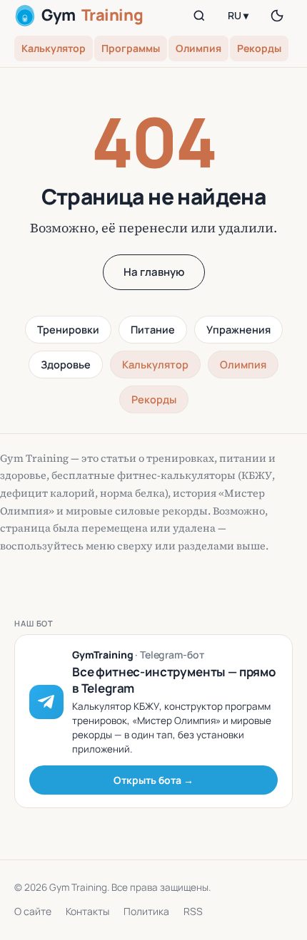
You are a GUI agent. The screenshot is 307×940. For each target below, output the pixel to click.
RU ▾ (238, 15)
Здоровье (66, 364)
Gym (92, 15)
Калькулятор (53, 48)
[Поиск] (199, 15)
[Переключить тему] (277, 15)
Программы (130, 48)
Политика (146, 911)
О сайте (32, 911)
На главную (154, 271)
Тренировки (68, 329)
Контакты (87, 911)
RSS (193, 911)
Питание (153, 329)
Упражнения (238, 329)
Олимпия (198, 48)
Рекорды (259, 48)
